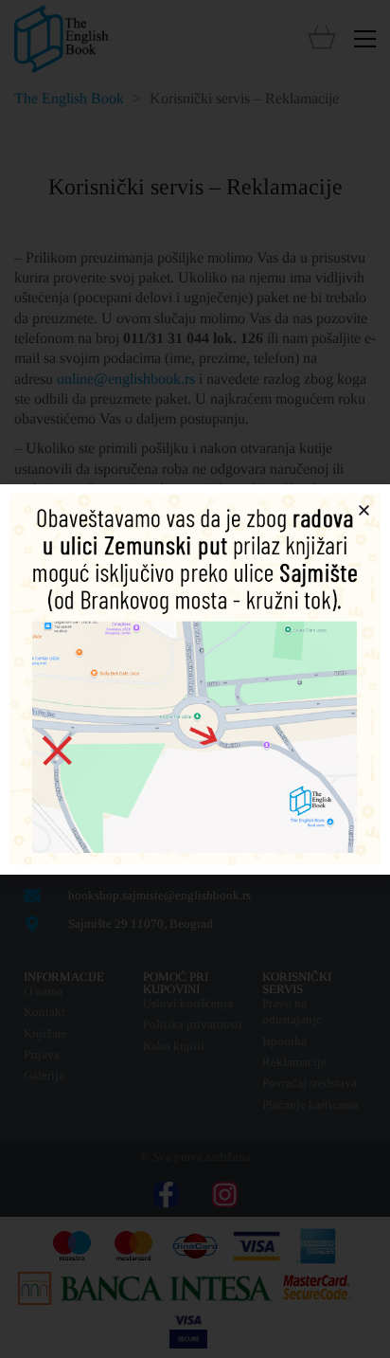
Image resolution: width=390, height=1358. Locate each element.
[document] (195, 679)
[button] (364, 510)
